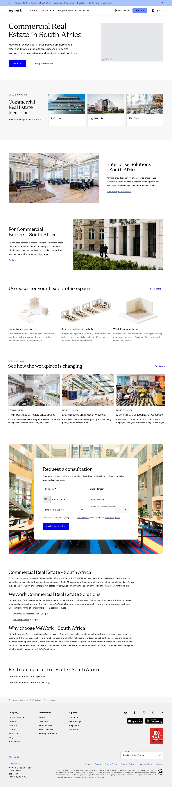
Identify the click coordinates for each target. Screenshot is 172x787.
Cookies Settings (129, 764)
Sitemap (159, 764)
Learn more (108, 3)
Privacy (88, 764)
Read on (159, 366)
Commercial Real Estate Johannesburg (29, 682)
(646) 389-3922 (16, 764)
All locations (14, 757)
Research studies (15, 410)
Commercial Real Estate (30, 700)
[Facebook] (134, 712)
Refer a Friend (46, 725)
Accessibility (146, 764)
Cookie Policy (111, 764)
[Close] (162, 3)
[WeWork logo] (15, 10)
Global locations (16, 717)
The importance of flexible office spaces (31, 415)
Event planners (46, 729)
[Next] (12, 2)
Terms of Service (83, 518)
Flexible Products (70, 410)
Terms (98, 764)
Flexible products (124, 410)
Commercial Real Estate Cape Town (27, 676)
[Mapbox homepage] (107, 59)
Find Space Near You (43, 63)
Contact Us (17, 63)
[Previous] (9, 2)
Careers (12, 729)
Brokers (42, 717)
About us (13, 721)
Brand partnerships (48, 733)
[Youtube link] (125, 712)
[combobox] (46, 499)
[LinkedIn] (162, 712)
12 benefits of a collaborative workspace (139, 415)
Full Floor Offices (21, 620)
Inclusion (13, 725)
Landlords (43, 721)
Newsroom (14, 733)
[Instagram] (143, 712)
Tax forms (73, 729)
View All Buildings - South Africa (24, 119)
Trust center (14, 741)
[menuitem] (33, 10)
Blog (11, 737)
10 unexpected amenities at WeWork (83, 415)
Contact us (74, 717)
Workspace (13, 700)
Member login (75, 721)
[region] (132, 42)
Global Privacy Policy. (112, 518)
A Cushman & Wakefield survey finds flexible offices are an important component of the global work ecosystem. (34, 422)
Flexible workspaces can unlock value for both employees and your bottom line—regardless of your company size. (140, 422)
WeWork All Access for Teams (26, 614)
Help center (74, 725)
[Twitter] (153, 712)
